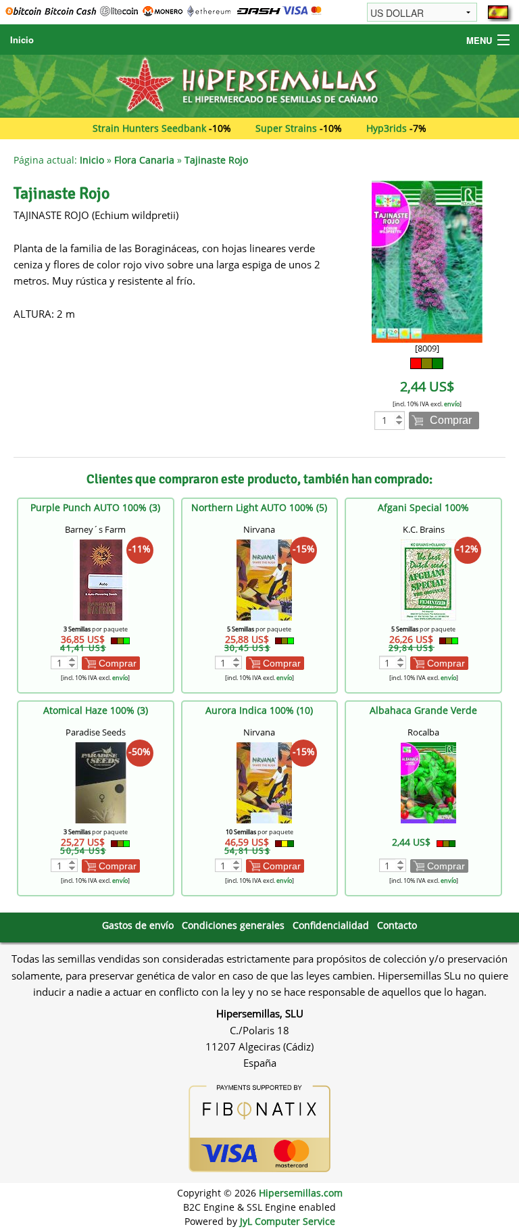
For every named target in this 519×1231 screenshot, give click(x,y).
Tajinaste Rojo (216, 159)
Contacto (397, 925)
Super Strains (286, 128)
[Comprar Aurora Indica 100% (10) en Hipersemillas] (264, 781)
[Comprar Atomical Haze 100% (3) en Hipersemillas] (100, 781)
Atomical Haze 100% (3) (95, 710)
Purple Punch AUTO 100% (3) (95, 507)
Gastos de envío (138, 925)
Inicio (22, 39)
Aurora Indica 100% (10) (259, 710)
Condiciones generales (233, 925)
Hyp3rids (386, 128)
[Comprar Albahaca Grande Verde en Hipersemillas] (428, 781)
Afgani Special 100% (423, 507)
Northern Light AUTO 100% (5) (259, 507)
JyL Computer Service (287, 1221)
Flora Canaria (144, 159)
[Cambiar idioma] (498, 12)
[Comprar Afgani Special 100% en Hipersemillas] (428, 579)
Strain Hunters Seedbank (149, 128)
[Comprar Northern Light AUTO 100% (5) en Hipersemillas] (264, 579)
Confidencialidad (331, 925)
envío (452, 404)
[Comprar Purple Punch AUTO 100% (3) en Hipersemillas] (100, 579)
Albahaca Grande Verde (423, 710)
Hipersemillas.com (301, 1192)
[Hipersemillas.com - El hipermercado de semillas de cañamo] (259, 84)
